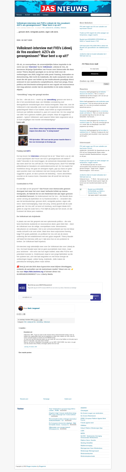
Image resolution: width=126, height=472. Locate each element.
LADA (82, 430)
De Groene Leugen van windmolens (92, 413)
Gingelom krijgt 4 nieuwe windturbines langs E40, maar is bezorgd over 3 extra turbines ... (62, 414)
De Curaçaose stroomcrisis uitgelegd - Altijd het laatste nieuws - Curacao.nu (62, 423)
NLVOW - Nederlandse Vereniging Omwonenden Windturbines (91, 436)
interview (35, 156)
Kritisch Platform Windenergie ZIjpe (92, 428)
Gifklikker (83, 425)
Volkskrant (47, 67)
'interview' (33, 67)
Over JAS (36, 15)
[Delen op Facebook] (24, 314)
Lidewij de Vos (49, 27)
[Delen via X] (22, 314)
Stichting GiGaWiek (87, 443)
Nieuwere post (24, 399)
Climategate (84, 410)
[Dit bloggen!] (20, 314)
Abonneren (95, 297)
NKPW (83, 433)
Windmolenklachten (87, 453)
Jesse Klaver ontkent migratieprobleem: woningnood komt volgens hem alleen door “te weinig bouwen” (49, 130)
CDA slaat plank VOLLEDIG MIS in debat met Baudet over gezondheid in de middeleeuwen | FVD (94, 47)
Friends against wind (87, 422)
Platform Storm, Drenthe (88, 440)
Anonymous (83, 92)
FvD (43, 27)
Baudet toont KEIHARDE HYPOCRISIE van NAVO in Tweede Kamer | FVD (96, 191)
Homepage (46, 399)
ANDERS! (84, 408)
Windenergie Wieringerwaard (90, 451)
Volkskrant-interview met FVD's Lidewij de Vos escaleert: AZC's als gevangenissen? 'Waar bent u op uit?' (43, 24)
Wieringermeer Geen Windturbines (91, 448)
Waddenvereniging (86, 445)
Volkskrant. (63, 27)
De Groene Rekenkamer (88, 416)
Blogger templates (32, 466)
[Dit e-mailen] (18, 314)
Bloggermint (42, 466)
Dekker (82, 101)
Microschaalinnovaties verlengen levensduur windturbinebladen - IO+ (63, 419)
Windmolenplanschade (88, 456)
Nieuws (19, 15)
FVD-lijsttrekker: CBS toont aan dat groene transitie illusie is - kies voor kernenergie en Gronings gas (50, 141)
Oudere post (67, 399)
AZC (28, 151)
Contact (45, 15)
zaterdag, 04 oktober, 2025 (30, 346)
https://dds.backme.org (33, 272)
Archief (27, 15)
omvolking (57, 27)
